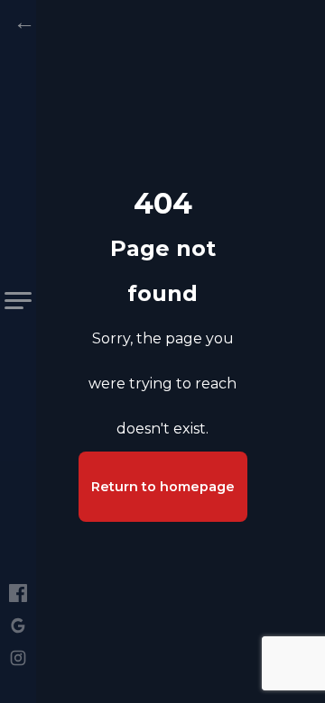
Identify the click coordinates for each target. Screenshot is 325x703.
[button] (18, 301)
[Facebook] (18, 593)
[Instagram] (18, 658)
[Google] (18, 625)
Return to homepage (163, 487)
